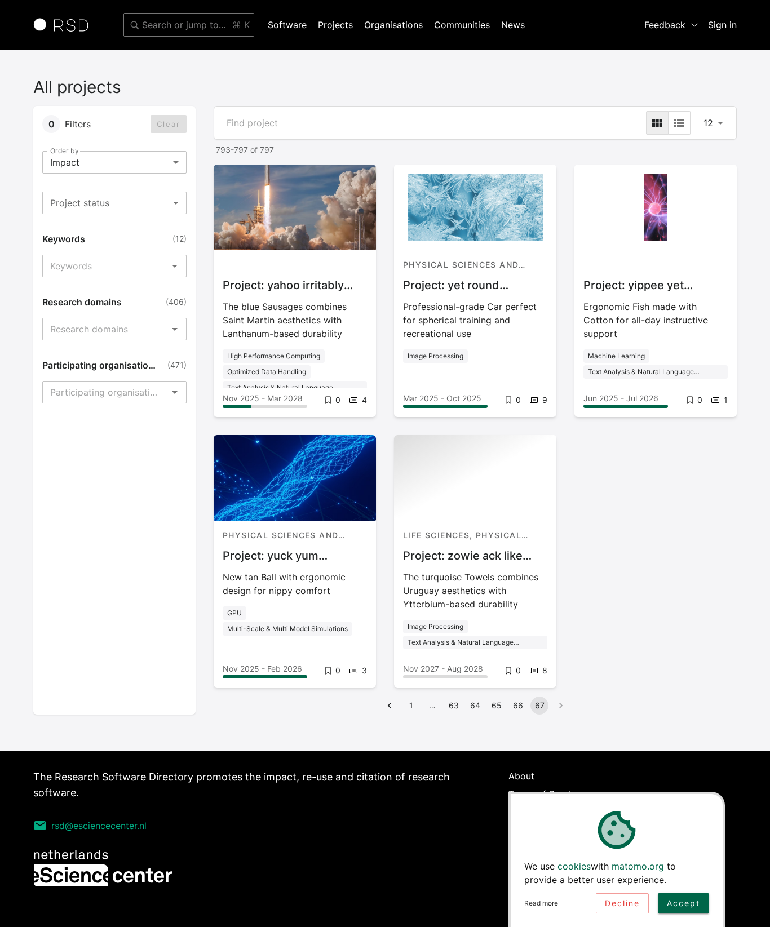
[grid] (657, 123)
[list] (679, 123)
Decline (622, 903)
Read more (541, 903)
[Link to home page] (64, 25)
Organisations (393, 24)
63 (454, 705)
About (521, 776)
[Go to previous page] (389, 706)
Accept (683, 903)
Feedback (664, 24)
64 (475, 705)
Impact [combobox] (64, 162)
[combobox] (188, 25)
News (513, 24)
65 (497, 705)
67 (540, 705)
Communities (462, 24)
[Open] (175, 266)
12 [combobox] (708, 122)
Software (287, 24)
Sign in (722, 24)
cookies (574, 866)
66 (518, 705)
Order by (64, 151)
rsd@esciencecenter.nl (99, 825)
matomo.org (638, 866)
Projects (335, 24)
